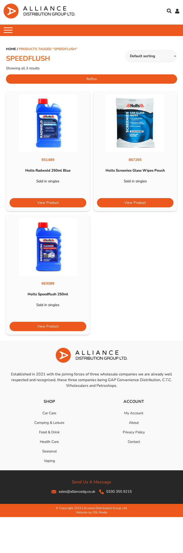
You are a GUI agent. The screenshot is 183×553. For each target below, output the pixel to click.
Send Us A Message (91, 482)
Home (11, 49)
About (134, 422)
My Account (133, 413)
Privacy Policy (134, 432)
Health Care (49, 441)
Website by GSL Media (91, 512)
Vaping (49, 460)
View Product (48, 202)
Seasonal (49, 451)
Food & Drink (49, 432)
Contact (134, 441)
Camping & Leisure (49, 422)
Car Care (49, 413)
